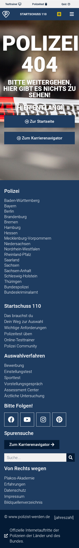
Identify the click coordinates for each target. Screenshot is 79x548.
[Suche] (70, 457)
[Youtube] (27, 420)
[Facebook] (11, 420)
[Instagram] (43, 420)
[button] (59, 14)
